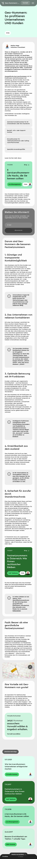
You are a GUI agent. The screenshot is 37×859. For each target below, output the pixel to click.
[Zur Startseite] (3, 3)
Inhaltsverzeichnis (17, 854)
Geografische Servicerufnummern (16, 76)
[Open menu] (33, 3)
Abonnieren (18, 230)
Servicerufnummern (20, 641)
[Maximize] (30, 667)
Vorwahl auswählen (13, 734)
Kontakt (25, 3)
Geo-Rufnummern (21, 703)
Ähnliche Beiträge (10, 751)
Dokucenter (17, 610)
